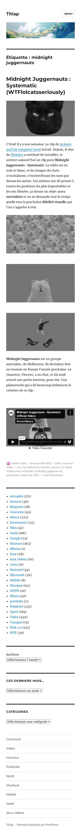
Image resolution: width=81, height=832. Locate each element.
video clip (26, 475)
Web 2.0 (16, 627)
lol (62, 467)
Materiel (16, 570)
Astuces (15, 501)
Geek (58, 463)
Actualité (16, 496)
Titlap (12, 13)
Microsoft (17, 575)
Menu (68, 13)
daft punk (33, 467)
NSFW (14, 591)
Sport (14, 612)
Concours (17, 512)
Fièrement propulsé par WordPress (37, 824)
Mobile (15, 580)
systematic (12, 475)
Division (17, 155)
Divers (14, 517)
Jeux (13, 554)
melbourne (13, 471)
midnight (27, 471)
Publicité (16, 606)
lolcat (68, 467)
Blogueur (17, 507)
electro (55, 467)
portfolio (16, 601)
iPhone (15, 549)
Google (15, 538)
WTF (36, 475)
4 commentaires (52, 475)
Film (13, 528)
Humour (67, 463)
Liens (14, 564)
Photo (14, 596)
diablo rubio (19, 463)
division (45, 467)
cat (19, 467)
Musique (16, 585)
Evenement (18, 522)
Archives (12, 654)
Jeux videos (18, 559)
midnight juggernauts (48, 471)
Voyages (16, 622)
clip (24, 467)
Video (9, 467)
